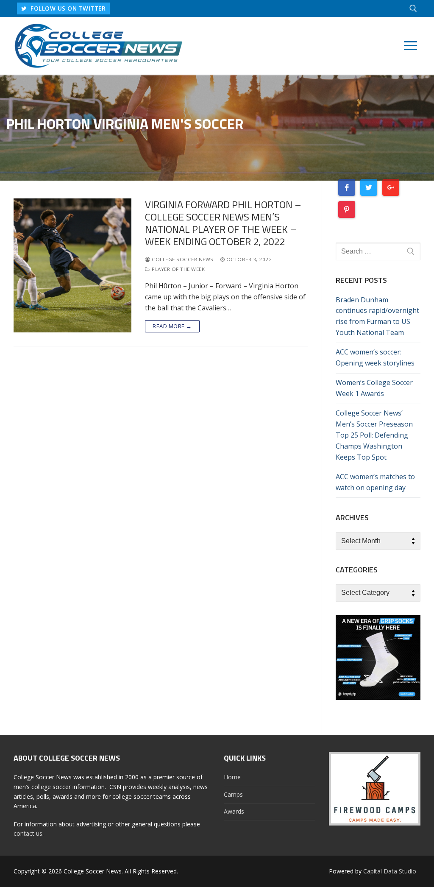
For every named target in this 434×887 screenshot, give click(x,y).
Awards (234, 811)
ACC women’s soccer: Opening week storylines (375, 357)
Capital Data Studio (389, 871)
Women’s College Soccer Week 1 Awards (374, 388)
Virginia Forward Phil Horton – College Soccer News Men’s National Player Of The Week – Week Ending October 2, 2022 (223, 223)
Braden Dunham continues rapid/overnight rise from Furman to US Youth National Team (377, 316)
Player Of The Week (177, 269)
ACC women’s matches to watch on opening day (375, 482)
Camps (233, 794)
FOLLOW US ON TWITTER (67, 8)
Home (232, 777)
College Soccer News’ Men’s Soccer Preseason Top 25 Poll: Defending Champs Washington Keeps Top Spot (374, 435)
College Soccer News (182, 259)
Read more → (172, 326)
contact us (28, 833)
